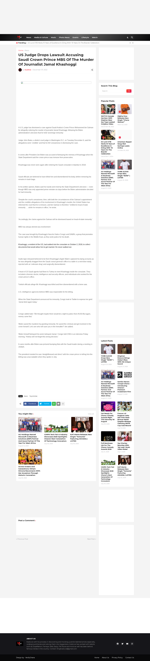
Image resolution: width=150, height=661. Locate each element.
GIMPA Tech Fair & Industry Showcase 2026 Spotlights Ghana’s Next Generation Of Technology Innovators (55, 437)
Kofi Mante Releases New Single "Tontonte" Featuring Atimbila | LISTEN (81, 437)
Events (75, 37)
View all (91, 414)
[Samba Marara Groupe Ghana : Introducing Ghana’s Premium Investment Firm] (124, 375)
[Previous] (130, 43)
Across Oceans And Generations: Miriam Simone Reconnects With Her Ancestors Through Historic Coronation (29, 471)
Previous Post (22, 539)
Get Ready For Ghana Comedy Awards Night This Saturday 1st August (108, 417)
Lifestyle (85, 37)
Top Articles (33, 396)
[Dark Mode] (128, 37)
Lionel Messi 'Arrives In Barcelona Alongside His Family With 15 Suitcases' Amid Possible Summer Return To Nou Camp (73, 43)
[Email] (58, 404)
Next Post (91, 539)
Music (53, 37)
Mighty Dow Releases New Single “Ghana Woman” (123, 119)
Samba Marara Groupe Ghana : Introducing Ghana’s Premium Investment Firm (124, 387)
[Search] (132, 37)
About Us (105, 658)
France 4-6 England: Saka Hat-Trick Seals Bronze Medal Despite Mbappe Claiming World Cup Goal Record (124, 419)
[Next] (133, 43)
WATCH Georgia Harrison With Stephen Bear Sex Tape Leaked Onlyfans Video (108, 120)
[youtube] (127, 644)
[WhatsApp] (54, 404)
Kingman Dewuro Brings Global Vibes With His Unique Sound (124, 360)
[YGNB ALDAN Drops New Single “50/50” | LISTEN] (108, 349)
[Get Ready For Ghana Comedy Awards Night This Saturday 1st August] (108, 406)
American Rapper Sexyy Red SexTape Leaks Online (124, 145)
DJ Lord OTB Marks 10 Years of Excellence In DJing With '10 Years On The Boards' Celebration (108, 148)
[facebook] (117, 644)
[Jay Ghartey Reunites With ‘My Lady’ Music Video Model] (124, 436)
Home (20, 50)
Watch (95, 37)
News (28, 37)
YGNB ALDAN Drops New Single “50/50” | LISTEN (123, 175)
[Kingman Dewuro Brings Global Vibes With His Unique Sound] (124, 349)
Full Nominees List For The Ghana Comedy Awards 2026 (107, 446)
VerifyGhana (30, 658)
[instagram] (132, 644)
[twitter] (122, 644)
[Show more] (63, 404)
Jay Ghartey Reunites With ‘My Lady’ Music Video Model (123, 446)
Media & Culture (41, 37)
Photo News (64, 37)
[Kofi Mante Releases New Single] (124, 460)
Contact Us (129, 658)
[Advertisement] (75, 17)
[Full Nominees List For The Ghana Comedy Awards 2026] (108, 436)
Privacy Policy (117, 658)
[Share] (92, 70)
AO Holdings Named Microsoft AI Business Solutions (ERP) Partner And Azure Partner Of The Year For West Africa (29, 438)
